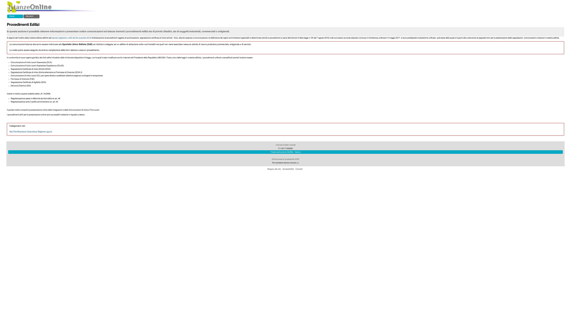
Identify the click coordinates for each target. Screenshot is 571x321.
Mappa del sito (274, 169)
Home (11, 16)
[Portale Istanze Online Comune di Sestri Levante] (52, 7)
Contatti (299, 169)
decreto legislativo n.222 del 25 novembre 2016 (71, 38)
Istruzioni (29, 16)
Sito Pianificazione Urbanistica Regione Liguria (30, 132)
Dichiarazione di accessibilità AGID (285, 159)
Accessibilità (288, 169)
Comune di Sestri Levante (285, 145)
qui (298, 163)
